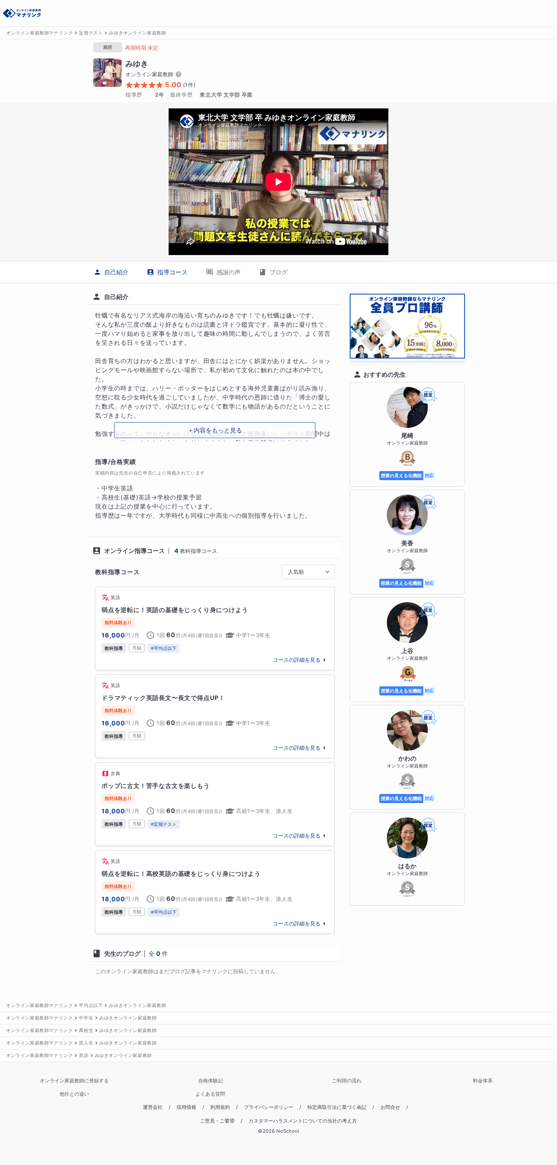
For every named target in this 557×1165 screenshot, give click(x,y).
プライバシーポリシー (268, 1107)
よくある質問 (210, 1094)
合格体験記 (210, 1081)
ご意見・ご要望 (217, 1121)
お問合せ (390, 1107)
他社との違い (74, 1094)
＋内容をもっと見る (215, 430)
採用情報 (186, 1107)
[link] (215, 628)
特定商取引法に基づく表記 (336, 1107)
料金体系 (483, 1081)
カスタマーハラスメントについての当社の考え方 (303, 1121)
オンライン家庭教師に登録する (74, 1081)
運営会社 (153, 1107)
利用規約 (220, 1107)
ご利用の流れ (346, 1081)
